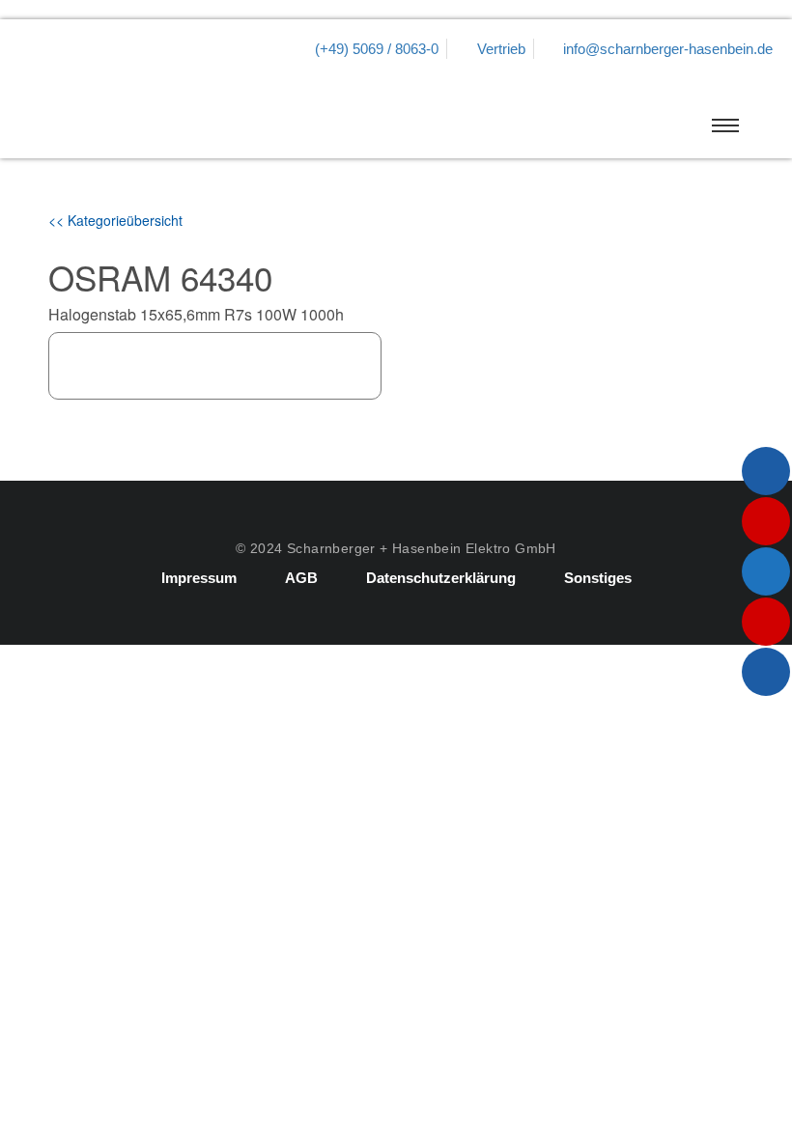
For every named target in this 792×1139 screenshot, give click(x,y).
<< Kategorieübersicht (115, 220)
